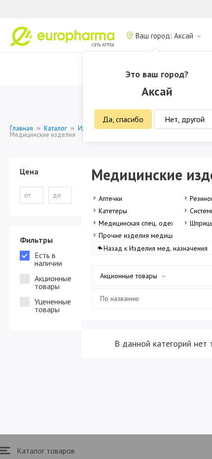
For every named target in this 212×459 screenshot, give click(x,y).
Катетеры (113, 210)
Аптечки (110, 198)
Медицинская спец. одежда (141, 223)
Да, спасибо (123, 119)
